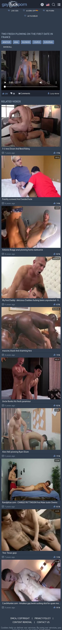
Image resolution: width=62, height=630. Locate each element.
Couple (37, 42)
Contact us (43, 622)
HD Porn (50, 10)
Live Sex (14, 10)
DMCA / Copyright (20, 618)
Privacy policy (43, 618)
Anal (16, 42)
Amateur (6, 42)
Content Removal (22, 622)
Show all (7, 47)
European (48, 42)
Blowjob (26, 42)
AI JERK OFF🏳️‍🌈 (32, 10)
